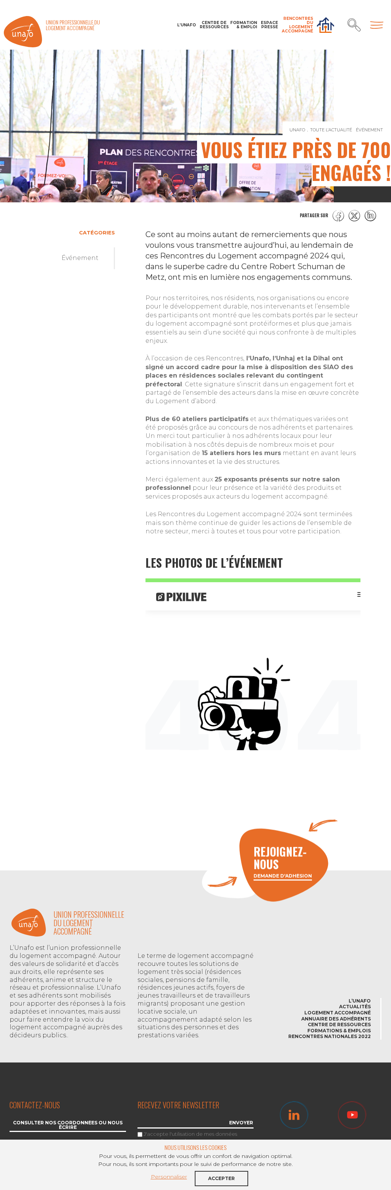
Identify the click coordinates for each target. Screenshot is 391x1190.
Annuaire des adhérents (336, 1019)
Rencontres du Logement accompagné (297, 25)
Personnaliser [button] (169, 1176)
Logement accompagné (337, 1013)
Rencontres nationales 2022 (329, 1036)
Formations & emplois (339, 1030)
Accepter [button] (221, 1178)
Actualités (355, 1006)
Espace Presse (269, 25)
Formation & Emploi (243, 25)
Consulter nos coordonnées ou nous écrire (68, 1125)
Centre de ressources (213, 25)
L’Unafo (186, 25)
